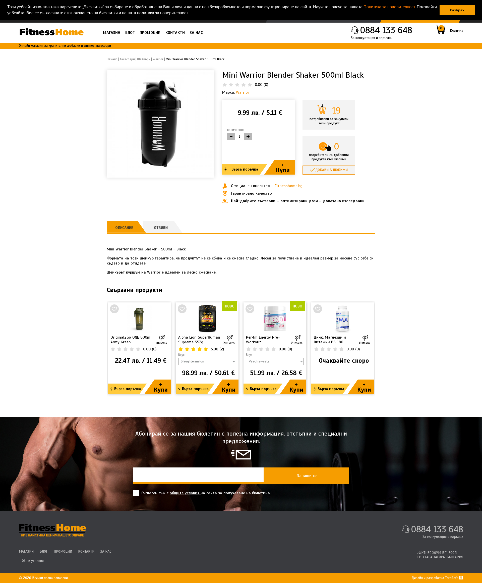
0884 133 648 (386, 30)
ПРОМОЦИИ (150, 32)
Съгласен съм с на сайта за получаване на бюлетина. (206, 493)
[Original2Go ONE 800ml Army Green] (139, 318)
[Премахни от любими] (114, 309)
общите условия (185, 493)
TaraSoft (452, 578)
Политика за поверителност (389, 7)
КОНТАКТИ (175, 32)
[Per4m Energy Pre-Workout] (275, 318)
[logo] (52, 530)
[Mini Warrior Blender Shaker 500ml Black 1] (160, 123)
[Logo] (51, 32)
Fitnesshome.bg (289, 185)
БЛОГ (130, 32)
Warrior (242, 92)
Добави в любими (331, 170)
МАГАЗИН (111, 32)
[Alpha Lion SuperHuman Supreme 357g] (207, 318)
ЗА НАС (196, 32)
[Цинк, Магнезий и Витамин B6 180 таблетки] (343, 318)
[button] (190, 13)
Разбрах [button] (457, 10)
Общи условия (33, 561)
